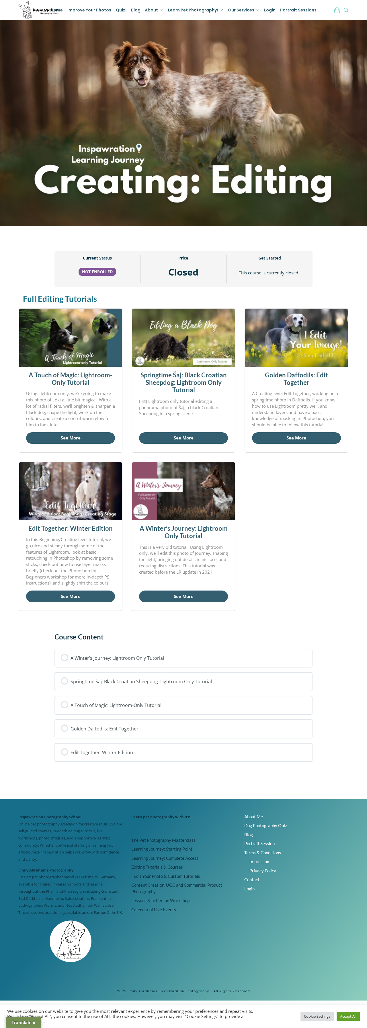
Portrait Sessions (260, 843)
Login (249, 888)
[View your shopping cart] (336, 10)
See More (71, 438)
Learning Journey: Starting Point (161, 848)
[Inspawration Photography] (39, 10)
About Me (253, 816)
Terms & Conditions (262, 852)
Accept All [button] (348, 1016)
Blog (248, 834)
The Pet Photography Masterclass (163, 840)
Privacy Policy (262, 870)
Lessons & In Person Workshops (161, 900)
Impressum (259, 861)
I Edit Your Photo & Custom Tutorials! (166, 876)
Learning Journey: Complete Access (164, 858)
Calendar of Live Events (153, 909)
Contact (251, 879)
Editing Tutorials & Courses (157, 866)
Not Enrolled (97, 271)
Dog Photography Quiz (265, 825)
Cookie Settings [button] (317, 1016)
